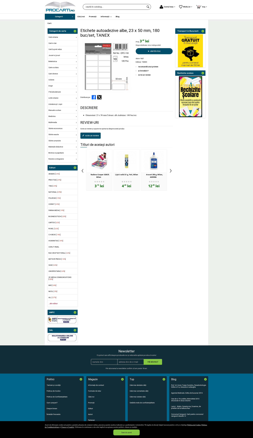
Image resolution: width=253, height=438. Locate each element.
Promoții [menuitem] (92, 17)
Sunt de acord (126, 432)
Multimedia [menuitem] (52, 122)
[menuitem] (60, 17)
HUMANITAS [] (55, 241)
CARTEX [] (54, 222)
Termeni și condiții (54, 385)
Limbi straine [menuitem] (53, 98)
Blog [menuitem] (117, 17)
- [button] (75, 31)
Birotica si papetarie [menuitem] (56, 153)
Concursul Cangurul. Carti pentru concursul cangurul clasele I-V (187, 415)
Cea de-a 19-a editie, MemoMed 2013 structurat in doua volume (185, 400)
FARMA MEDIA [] (56, 210)
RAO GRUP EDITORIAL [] (59, 253)
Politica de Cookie (194, 425)
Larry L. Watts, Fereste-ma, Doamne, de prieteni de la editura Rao (186, 407)
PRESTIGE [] (54, 180)
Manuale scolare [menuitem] (54, 110)
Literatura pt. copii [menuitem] (55, 104)
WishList (186, 7)
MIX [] (52, 285)
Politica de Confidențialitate (57, 397)
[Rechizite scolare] (190, 117)
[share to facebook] (94, 97)
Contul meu (168, 7)
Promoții (91, 403)
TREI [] (52, 186)
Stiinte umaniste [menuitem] (54, 141)
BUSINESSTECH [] (57, 216)
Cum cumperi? (52, 403)
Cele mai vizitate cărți (138, 397)
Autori (90, 414)
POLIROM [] (54, 198)
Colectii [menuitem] (51, 80)
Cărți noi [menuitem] (81, 17)
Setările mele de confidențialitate (142, 403)
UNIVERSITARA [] (56, 271)
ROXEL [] (53, 229)
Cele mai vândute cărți (138, 385)
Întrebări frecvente (53, 414)
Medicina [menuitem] (51, 116)
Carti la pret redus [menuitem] (55, 49)
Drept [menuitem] (50, 86)
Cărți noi (91, 397)
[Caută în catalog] (148, 7)
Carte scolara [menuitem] (53, 67)
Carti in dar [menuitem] (52, 43)
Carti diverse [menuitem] (53, 74)
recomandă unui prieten (148, 67)
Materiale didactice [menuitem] (55, 147)
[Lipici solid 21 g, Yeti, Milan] (126, 161)
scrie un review (144, 75)
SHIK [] (52, 265)
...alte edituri (53, 303)
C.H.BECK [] (54, 235)
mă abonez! (153, 362)
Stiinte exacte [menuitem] (53, 134)
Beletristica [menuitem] (52, 61)
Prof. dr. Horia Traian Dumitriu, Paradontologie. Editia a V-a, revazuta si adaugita (188, 386)
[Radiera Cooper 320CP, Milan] (99, 161)
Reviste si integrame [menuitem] (56, 159)
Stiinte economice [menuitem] (55, 128)
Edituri (90, 409)
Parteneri (91, 420)
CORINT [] (53, 204)
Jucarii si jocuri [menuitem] (54, 55)
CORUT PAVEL (53, 247)
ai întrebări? (143, 71)
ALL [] (52, 297)
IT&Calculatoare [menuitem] (54, 92)
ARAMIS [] (54, 174)
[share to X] (99, 97)
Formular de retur (94, 391)
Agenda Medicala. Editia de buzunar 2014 (187, 393)
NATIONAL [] (54, 192)
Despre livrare (52, 409)
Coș (202, 6)
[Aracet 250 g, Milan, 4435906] (154, 161)
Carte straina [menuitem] (53, 37)
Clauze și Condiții (67, 427)
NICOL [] (52, 291)
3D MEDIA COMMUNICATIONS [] (59, 278)
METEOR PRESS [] (57, 259)
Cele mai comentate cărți (139, 391)
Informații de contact (96, 385)
